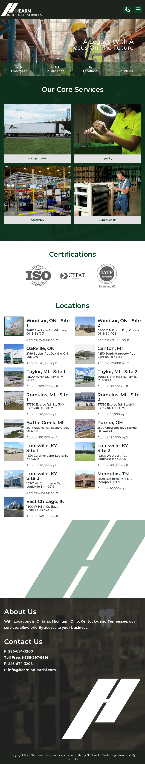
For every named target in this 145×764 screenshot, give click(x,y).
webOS (72, 759)
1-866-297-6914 (35, 657)
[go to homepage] (22, 9)
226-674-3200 (20, 651)
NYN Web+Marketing (101, 755)
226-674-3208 (20, 664)
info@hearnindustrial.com (32, 670)
